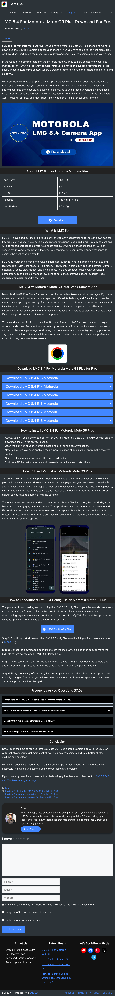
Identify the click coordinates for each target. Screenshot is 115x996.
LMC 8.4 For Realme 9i (55, 959)
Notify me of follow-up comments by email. (29, 912)
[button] (111, 12)
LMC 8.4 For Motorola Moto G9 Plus (44, 791)
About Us (69, 993)
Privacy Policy (84, 993)
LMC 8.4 (15, 4)
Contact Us (108, 993)
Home (13, 12)
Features (41, 12)
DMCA (97, 993)
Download (27, 12)
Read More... (30, 829)
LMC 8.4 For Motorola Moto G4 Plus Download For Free (31, 797)
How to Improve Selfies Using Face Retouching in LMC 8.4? (56, 977)
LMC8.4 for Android (91, 12)
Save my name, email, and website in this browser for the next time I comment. (50, 904)
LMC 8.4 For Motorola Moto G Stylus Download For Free (31, 794)
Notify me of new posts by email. (23, 920)
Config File (56, 12)
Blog (70, 12)
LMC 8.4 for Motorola (15, 791)
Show (7, 38)
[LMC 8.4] (4, 4)
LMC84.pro (9, 642)
